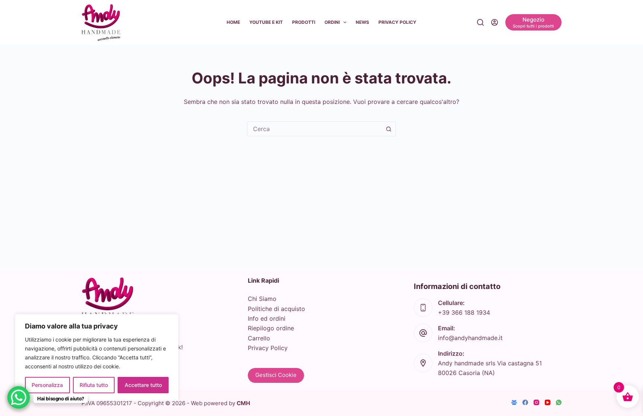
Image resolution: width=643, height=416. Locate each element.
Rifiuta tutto (94, 385)
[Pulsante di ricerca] (388, 129)
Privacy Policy (397, 22)
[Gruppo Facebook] (514, 402)
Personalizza (47, 385)
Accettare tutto (143, 385)
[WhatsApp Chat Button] (18, 397)
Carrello (259, 338)
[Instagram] (536, 402)
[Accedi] (494, 22)
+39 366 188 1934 (464, 312)
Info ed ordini (266, 318)
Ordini (332, 22)
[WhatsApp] (559, 402)
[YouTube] (547, 402)
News (362, 22)
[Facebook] (525, 402)
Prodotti (303, 22)
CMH (243, 403)
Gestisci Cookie (276, 374)
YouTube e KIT (266, 22)
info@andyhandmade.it (470, 338)
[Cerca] (480, 22)
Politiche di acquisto (276, 308)
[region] (97, 357)
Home (233, 22)
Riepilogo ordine (271, 328)
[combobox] (314, 128)
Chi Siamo (262, 298)
